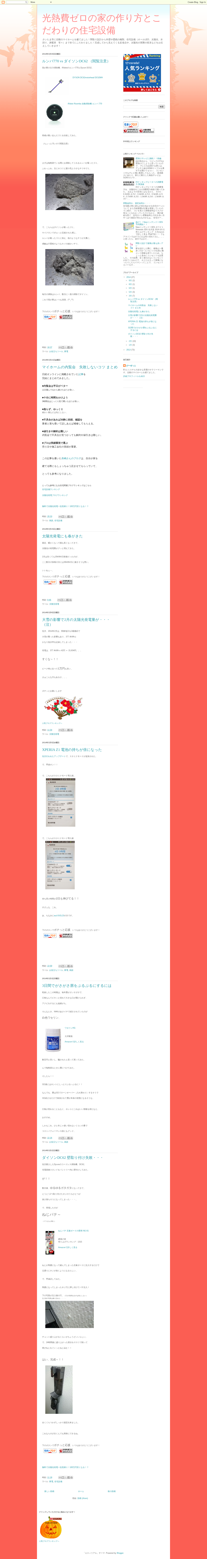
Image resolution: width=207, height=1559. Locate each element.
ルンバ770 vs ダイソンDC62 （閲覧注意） (76, 61)
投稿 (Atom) (82, 1498)
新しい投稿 (49, 1491)
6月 (130, 288)
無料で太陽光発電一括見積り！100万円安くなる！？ (65, 506)
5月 (130, 292)
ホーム (81, 1491)
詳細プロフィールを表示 (134, 376)
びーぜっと (131, 365)
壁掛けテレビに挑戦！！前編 (148, 158)
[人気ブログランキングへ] (63, 720)
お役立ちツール (56, 351)
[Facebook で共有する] (68, 347)
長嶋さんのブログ (71, 458)
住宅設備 (58, 520)
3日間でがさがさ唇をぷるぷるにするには (77, 986)
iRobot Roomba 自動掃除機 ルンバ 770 (85, 104)
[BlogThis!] (62, 347)
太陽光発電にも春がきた (62, 536)
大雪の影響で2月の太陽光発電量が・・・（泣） (142, 316)
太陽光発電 (54, 604)
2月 (130, 341)
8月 (130, 284)
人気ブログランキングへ (52, 723)
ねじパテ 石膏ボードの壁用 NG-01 (73, 1231)
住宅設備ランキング (51, 489)
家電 (66, 351)
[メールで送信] (60, 347)
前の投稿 (112, 1491)
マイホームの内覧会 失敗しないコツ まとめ (80, 367)
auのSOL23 (59, 915)
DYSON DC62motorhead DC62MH (88, 77)
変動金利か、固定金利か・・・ (137, 203)
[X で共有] (65, 347)
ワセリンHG (70, 1028)
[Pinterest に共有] (71, 347)
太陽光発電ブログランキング (55, 495)
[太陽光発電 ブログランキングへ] (146, 132)
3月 (130, 296)
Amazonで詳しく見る (74, 1042)
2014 (128, 277)
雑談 (51, 520)
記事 (80, 374)
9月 (130, 280)
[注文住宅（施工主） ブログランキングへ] (66, 320)
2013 (128, 350)
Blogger (120, 1553)
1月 (130, 345)
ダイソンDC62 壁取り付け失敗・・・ (73, 1158)
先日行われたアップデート (54, 756)
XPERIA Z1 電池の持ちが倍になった (72, 750)
